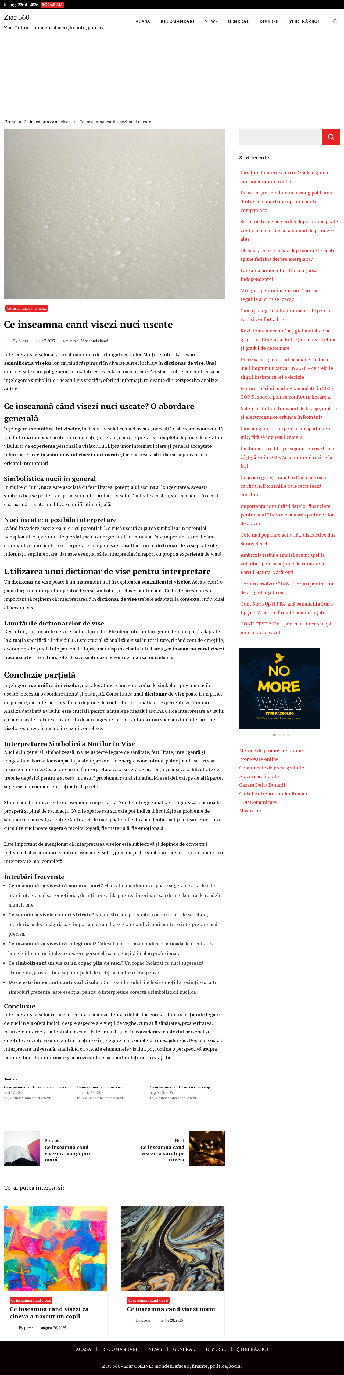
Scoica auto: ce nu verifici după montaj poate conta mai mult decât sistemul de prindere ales (289, 230)
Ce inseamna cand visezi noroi (171, 1309)
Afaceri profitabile (259, 776)
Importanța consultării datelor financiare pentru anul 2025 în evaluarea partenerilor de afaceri (287, 515)
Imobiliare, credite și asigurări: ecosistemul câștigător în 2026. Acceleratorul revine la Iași (288, 457)
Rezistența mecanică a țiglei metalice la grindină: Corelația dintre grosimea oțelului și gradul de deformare (289, 339)
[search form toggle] (335, 21)
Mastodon (250, 810)
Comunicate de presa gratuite (271, 767)
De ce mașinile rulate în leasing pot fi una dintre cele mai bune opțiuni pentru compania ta (286, 201)
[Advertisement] (172, 76)
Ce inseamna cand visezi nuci (100, 1087)
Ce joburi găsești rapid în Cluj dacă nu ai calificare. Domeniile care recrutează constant (284, 486)
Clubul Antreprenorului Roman (273, 793)
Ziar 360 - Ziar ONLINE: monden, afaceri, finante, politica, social (172, 1366)
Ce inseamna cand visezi (27, 308)
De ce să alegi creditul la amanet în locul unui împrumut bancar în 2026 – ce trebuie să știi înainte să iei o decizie (287, 368)
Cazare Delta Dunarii (262, 784)
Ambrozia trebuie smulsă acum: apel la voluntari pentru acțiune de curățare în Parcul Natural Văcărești (283, 564)
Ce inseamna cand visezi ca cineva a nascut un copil (49, 1312)
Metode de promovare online (271, 750)
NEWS (211, 21)
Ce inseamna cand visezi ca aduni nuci (35, 1087)
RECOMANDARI (177, 21)
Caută (331, 137)
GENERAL (238, 21)
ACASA (142, 21)
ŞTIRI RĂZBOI (304, 21)
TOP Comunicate (258, 802)
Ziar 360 (17, 16)
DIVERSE (268, 21)
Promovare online (259, 759)
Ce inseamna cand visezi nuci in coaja (180, 1087)
